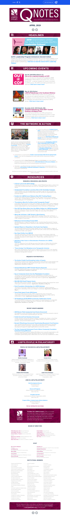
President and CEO (35, 394)
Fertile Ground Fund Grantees (23, 317)
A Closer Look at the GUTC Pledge (24, 183)
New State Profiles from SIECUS (24, 233)
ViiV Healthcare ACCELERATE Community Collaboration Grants (33, 298)
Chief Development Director (35, 383)
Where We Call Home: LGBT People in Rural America (30, 214)
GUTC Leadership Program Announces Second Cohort (31, 57)
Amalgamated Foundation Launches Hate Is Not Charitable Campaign (35, 189)
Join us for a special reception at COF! (37, 76)
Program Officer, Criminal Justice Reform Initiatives (35, 400)
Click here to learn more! (37, 84)
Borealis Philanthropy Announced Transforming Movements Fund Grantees (36, 323)
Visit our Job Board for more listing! (35, 406)
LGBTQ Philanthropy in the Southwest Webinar (40, 93)
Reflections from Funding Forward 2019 (26, 220)
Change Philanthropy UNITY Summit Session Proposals (31, 267)
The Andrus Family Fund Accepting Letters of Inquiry (30, 260)
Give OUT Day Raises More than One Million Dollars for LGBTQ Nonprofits (36, 208)
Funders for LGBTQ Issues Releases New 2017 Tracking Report (33, 196)
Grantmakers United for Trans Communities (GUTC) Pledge (47, 142)
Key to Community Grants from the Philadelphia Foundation (32, 274)
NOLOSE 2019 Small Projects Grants (25, 281)
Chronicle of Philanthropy (45, 148)
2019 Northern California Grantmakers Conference (32, 167)
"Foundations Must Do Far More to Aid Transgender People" (32, 202)
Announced (35, 317)
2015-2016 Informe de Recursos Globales (45, 162)
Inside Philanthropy (43, 149)
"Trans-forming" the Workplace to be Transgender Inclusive (32, 248)
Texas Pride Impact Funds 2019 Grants (26, 292)
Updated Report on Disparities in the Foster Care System (31, 227)
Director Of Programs (35, 389)
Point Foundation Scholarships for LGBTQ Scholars (30, 286)
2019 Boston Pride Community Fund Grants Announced (31, 312)
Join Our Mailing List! (35, 517)
